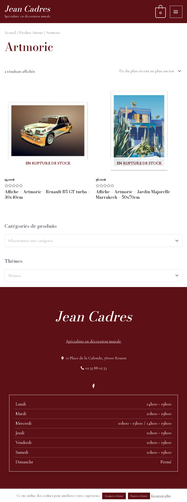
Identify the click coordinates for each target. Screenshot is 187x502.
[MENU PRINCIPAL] (176, 12)
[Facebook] (93, 385)
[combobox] (93, 240)
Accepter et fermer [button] (114, 495)
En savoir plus (161, 496)
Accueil (10, 32)
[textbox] (91, 240)
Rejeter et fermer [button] (139, 495)
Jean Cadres (27, 9)
